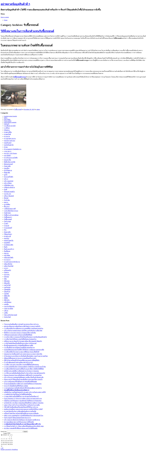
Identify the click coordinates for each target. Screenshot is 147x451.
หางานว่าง (7, 259)
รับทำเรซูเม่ (7, 221)
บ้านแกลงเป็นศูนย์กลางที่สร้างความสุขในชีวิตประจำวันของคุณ (22, 383)
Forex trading (7, 121)
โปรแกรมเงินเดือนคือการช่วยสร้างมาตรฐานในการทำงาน (21, 324)
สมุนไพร (6, 238)
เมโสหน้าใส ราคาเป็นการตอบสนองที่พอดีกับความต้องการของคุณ (23, 402)
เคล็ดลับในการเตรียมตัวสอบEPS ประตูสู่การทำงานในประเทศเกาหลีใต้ (25, 392)
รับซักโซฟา (7, 213)
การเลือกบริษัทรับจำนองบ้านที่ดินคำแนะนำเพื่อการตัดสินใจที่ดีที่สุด (24, 368)
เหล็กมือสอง (7, 302)
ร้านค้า (6, 223)
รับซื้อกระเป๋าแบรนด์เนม (11, 215)
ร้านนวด (6, 225)
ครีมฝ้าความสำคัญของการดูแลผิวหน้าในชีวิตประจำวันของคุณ (22, 400)
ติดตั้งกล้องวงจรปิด (9, 162)
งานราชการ (7, 151)
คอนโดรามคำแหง (9, 140)
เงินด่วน (6, 272)
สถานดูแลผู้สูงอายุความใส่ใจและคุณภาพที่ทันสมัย (19, 422)
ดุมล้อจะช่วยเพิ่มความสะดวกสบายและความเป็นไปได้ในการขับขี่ (23, 409)
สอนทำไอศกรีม (8, 240)
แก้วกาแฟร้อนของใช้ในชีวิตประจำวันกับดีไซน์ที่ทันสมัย (20, 381)
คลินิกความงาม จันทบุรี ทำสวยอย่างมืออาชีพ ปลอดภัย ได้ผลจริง (23, 341)
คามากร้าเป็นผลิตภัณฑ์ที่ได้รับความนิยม (16, 385)
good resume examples (10, 122)
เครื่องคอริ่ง (7, 270)
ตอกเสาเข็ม (7, 159)
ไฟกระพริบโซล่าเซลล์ (10, 315)
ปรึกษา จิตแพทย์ (9, 196)
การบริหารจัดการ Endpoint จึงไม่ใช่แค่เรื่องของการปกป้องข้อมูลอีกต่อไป (25, 337)
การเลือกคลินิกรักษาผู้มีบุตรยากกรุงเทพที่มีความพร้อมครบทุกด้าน (23, 328)
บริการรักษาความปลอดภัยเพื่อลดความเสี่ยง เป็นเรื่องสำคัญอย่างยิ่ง (23, 377)
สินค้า (6, 247)
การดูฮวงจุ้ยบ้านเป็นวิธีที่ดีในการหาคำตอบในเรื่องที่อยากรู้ (21, 396)
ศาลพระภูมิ (7, 236)
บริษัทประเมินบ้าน (9, 187)
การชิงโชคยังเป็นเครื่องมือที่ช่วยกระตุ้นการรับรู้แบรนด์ (20, 343)
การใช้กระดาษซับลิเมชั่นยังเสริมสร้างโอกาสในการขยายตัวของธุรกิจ (24, 373)
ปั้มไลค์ (6, 198)
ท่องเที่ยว (6, 168)
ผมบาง (6, 202)
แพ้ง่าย (6, 310)
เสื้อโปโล (6, 300)
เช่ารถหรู (7, 274)
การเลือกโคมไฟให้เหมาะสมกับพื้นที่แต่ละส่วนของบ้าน (20, 339)
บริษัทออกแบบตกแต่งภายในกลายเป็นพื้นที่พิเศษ (18, 334)
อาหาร (6, 268)
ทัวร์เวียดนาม (8, 170)
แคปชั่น (6, 304)
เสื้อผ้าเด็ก (7, 295)
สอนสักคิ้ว (7, 242)
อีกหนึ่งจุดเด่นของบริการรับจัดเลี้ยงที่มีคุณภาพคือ (18, 345)
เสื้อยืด (6, 298)
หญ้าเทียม (7, 255)
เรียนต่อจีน (7, 289)
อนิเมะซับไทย (8, 264)
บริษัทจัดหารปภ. (9, 185)
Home (5, 20)
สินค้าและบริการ (9, 249)
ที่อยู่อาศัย (7, 172)
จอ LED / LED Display (10, 153)
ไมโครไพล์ (7, 317)
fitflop (5, 117)
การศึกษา (7, 128)
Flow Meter (7, 119)
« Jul (2, 448)
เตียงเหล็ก (7, 283)
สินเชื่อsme (7, 251)
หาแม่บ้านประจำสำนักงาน (12, 261)
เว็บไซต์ (6, 293)
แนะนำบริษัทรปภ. (9, 306)
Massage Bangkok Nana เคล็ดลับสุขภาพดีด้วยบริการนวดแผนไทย (23, 375)
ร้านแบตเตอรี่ (8, 227)
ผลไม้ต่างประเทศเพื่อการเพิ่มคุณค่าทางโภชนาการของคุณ (21, 371)
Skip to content (5, 17)
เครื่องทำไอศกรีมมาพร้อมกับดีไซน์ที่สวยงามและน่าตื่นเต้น (21, 413)
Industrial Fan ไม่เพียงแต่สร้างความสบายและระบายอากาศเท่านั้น (23, 354)
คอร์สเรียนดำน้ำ (9, 145)
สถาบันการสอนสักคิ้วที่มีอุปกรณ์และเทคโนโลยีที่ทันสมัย (20, 428)
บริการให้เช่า (8, 183)
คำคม (6, 147)
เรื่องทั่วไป (7, 291)
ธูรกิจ (5, 174)
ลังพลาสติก (7, 232)
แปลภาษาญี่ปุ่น (8, 308)
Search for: (4, 431)
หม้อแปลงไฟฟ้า (8, 257)
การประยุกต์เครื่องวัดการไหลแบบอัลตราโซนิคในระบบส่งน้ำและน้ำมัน (25, 366)
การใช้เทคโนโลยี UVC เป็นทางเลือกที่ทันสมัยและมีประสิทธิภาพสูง (24, 426)
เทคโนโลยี (7, 285)
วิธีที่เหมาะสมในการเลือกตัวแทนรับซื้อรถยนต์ (27, 31)
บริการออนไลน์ (8, 181)
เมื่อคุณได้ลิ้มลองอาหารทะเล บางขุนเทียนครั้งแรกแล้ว (20, 358)
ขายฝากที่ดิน (8, 132)
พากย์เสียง (7, 204)
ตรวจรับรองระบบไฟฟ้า (11, 157)
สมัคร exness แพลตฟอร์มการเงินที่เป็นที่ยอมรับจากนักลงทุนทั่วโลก (23, 415)
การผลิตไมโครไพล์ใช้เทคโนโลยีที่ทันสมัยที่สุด (17, 394)
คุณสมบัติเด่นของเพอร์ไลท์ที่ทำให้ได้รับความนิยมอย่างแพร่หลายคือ (24, 349)
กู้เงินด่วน (7, 130)
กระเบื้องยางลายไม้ (9, 125)
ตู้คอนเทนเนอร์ (8, 164)
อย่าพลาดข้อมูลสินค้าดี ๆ (15, 4)
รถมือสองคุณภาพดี (10, 208)
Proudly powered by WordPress (9, 449)
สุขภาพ (6, 253)
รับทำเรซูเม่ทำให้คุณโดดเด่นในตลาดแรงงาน (17, 417)
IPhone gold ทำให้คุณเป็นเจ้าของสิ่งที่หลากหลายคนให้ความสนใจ (23, 379)
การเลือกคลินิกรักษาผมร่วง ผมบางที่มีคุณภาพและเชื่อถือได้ (21, 351)
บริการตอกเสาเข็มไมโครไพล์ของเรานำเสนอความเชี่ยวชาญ (22, 419)
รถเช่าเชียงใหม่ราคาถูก (11, 210)
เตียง (5, 278)
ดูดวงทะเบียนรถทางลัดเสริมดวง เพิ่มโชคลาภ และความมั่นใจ (22, 326)
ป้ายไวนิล (7, 200)
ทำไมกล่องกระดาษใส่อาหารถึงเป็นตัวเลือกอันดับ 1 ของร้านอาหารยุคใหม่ (26, 356)
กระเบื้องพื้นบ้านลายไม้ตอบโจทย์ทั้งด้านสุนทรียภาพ (19, 347)
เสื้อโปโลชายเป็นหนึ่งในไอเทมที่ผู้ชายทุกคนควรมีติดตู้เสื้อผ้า (22, 360)
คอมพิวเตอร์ (7, 142)
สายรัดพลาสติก (8, 244)
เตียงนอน (7, 281)
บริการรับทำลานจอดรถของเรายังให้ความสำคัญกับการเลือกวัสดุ (23, 330)
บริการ (6, 179)
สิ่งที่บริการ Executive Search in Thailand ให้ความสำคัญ (20, 332)
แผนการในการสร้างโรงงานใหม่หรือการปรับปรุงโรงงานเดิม (22, 405)
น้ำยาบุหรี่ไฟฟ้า (8, 176)
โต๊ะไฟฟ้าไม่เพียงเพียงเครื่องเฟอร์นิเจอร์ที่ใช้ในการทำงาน (21, 407)
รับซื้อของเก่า (8, 217)
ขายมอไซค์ (7, 134)
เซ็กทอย (6, 276)
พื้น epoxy (7, 206)
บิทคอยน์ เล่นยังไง (9, 191)
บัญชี (5, 189)
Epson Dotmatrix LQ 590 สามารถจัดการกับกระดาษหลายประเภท (23, 398)
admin (38, 109)
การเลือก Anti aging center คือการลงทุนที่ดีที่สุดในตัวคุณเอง (21, 364)
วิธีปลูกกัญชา (8, 234)
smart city (6, 124)
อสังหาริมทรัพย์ (8, 266)
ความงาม (7, 136)
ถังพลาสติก (7, 166)
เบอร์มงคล (7, 287)
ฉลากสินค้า (7, 155)
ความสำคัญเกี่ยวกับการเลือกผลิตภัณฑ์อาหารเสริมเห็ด (20, 411)
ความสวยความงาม (10, 138)
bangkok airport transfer (10, 116)
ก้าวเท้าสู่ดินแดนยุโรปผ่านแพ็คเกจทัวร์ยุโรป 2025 (18, 362)
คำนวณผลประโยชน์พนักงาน (12, 149)
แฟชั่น (6, 312)
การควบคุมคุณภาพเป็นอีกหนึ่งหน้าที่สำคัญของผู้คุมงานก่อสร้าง (23, 388)
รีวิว (5, 230)
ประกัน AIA (7, 193)
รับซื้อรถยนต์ (18, 109)
